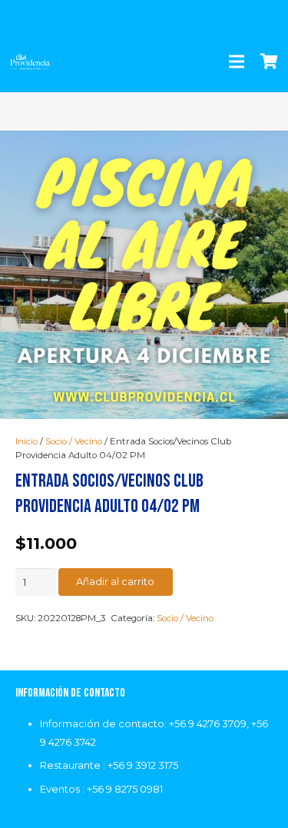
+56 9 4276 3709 (208, 723)
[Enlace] (30, 61)
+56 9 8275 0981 (125, 789)
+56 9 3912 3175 (143, 765)
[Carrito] (269, 61)
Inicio (26, 441)
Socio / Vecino (73, 441)
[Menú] (237, 61)
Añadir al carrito (115, 581)
